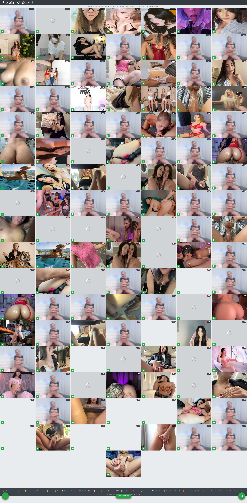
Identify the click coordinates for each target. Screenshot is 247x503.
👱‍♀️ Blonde (65, 491)
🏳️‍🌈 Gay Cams (135, 491)
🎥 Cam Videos (219, 491)
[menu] (5, 495)
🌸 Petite (96, 491)
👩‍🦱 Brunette (73, 491)
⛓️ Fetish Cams (168, 491)
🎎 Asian (5, 491)
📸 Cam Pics (229, 491)
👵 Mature (50, 491)
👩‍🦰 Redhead (82, 491)
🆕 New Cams (125, 491)
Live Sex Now (123, 496)
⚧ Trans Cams (145, 491)
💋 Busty (103, 491)
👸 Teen (57, 491)
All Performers (132, 494)
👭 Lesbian (111, 491)
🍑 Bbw (89, 491)
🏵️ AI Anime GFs (188, 491)
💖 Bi (117, 491)
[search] (241, 495)
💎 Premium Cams (156, 491)
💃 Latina (20, 491)
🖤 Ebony (13, 491)
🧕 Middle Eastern (39, 491)
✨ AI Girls (178, 491)
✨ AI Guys (198, 491)
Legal (138, 494)
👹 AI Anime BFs (208, 491)
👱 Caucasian (29, 491)
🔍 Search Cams (239, 491)
